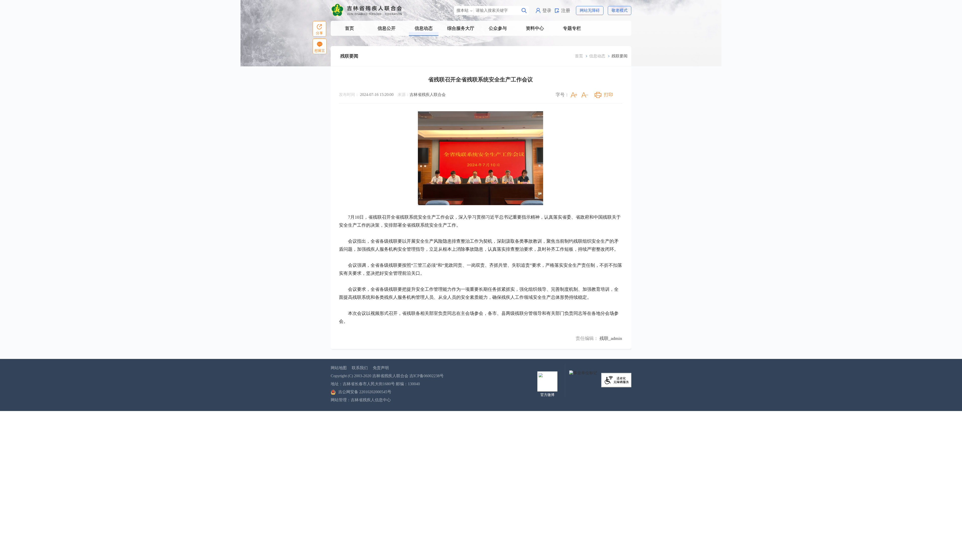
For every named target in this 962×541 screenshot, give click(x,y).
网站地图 (339, 368)
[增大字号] (574, 95)
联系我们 (360, 368)
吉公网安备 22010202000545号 (364, 392)
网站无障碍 (590, 10)
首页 (349, 28)
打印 (608, 94)
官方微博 (547, 395)
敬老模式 (620, 10)
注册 (565, 10)
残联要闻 (349, 56)
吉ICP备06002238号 (426, 376)
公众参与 (498, 28)
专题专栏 (572, 28)
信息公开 (387, 28)
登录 (546, 10)
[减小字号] (584, 95)
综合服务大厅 (460, 28)
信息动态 (424, 28)
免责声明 (381, 368)
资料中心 (535, 28)
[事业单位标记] (583, 372)
